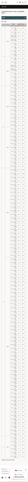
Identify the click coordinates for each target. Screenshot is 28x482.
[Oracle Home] (5, 2)
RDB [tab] (4, 17)
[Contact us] (25, 2)
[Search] (17, 2)
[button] (2, 2)
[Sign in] (23, 2)
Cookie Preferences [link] (4, 471)
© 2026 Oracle (4, 469)
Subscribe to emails (5, 473)
